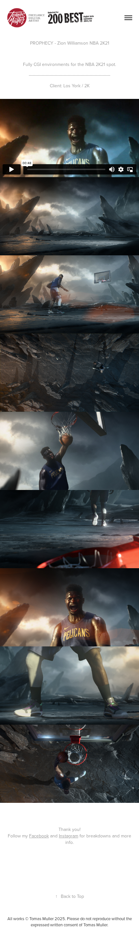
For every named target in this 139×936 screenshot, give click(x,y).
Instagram (68, 836)
